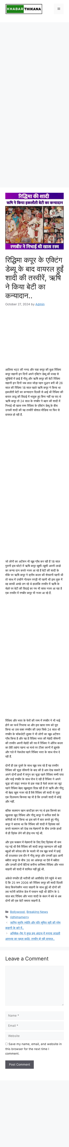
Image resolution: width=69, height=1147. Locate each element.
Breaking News (37, 912)
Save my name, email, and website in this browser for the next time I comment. (33, 1048)
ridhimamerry (19, 917)
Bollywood (17, 912)
